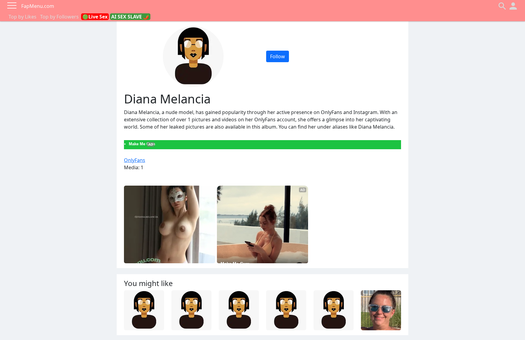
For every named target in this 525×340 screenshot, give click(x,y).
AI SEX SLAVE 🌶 (130, 16)
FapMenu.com (37, 6)
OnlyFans (134, 160)
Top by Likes (22, 16)
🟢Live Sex (95, 16)
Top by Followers (59, 16)
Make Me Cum (142, 144)
